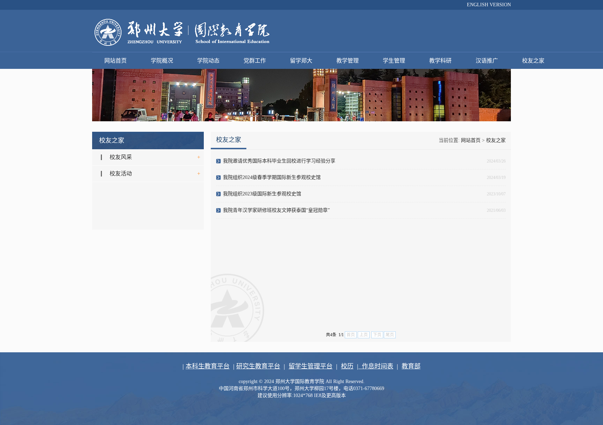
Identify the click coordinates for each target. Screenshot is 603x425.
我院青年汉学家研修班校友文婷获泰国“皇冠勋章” (276, 210)
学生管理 (394, 61)
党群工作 (255, 61)
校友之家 (533, 61)
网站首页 (115, 61)
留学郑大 (301, 61)
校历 (347, 366)
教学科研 (440, 61)
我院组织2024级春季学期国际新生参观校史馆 (272, 177)
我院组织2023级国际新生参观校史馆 (262, 193)
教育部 (411, 366)
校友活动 (121, 174)
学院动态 (208, 61)
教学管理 (347, 61)
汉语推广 (487, 61)
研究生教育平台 (258, 366)
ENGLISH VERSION (489, 4)
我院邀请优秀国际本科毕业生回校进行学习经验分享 (279, 161)
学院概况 (162, 61)
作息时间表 (375, 366)
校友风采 (121, 157)
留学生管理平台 (311, 366)
